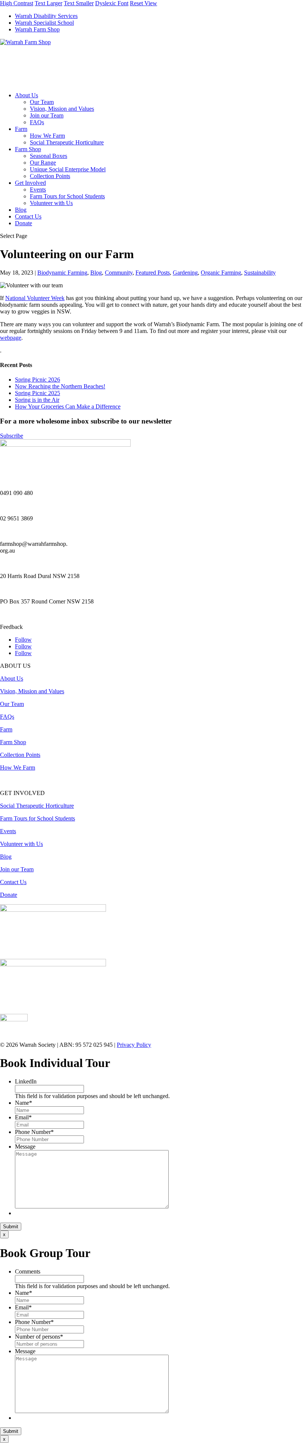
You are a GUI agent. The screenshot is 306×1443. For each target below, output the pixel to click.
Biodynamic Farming (62, 272)
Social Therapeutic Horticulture (67, 142)
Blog (20, 210)
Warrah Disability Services (46, 16)
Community (118, 272)
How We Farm (47, 135)
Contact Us (28, 216)
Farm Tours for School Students (67, 196)
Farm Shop (28, 149)
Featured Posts (152, 272)
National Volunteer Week (35, 298)
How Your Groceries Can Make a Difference (68, 406)
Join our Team (46, 115)
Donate (23, 223)
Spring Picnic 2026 (37, 379)
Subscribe (11, 435)
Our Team (42, 102)
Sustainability (260, 272)
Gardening (185, 272)
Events (38, 189)
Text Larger (48, 3)
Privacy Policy (134, 1045)
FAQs (37, 122)
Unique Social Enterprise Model (68, 169)
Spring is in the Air (37, 400)
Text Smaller (79, 3)
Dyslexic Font (111, 3)
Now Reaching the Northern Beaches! (60, 386)
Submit (10, 1226)
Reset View (143, 3)
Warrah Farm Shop (37, 29)
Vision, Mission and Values (62, 109)
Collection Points (50, 176)
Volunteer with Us (51, 203)
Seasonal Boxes (48, 156)
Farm (21, 129)
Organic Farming (221, 272)
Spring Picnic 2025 (37, 393)
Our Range (43, 162)
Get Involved (30, 183)
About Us (26, 95)
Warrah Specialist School (44, 22)
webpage (10, 337)
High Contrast (16, 3)
